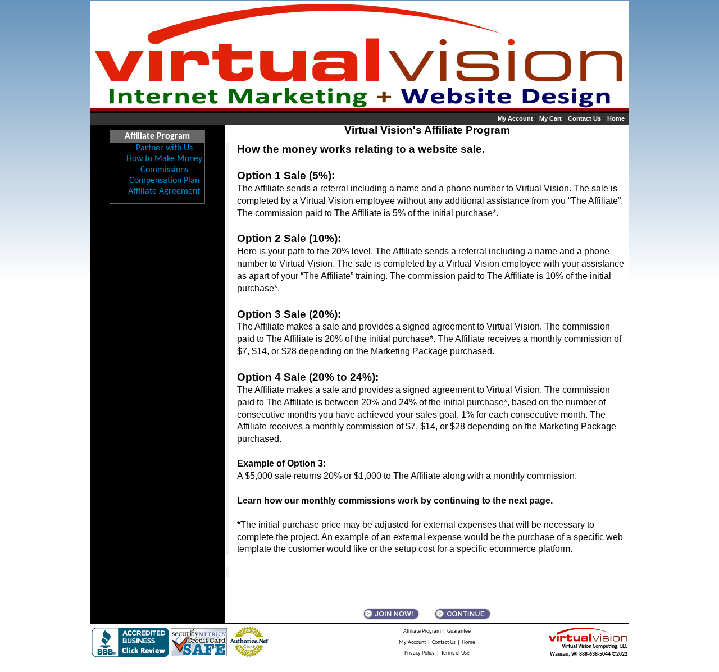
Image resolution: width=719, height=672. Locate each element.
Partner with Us (164, 148)
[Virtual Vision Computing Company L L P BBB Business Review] (130, 642)
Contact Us (584, 118)
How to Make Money (164, 158)
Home (616, 118)
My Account (515, 118)
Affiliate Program (422, 631)
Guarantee (459, 631)
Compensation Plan (164, 180)
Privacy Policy (419, 653)
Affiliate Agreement (164, 191)
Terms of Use (455, 653)
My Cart (550, 118)
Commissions (164, 170)
